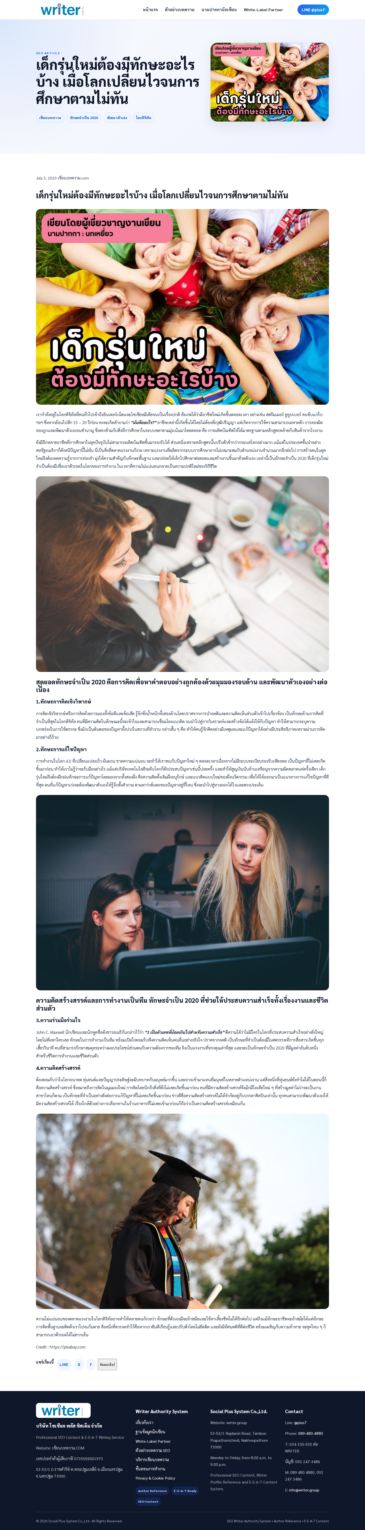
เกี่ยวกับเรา (144, 1422)
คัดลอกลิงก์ (107, 1364)
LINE (64, 1364)
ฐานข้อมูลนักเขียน (150, 1431)
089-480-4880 (310, 1433)
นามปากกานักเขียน (219, 9)
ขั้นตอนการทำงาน (150, 1468)
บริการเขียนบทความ (152, 1459)
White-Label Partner (263, 9)
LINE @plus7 (313, 9)
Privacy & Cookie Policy (155, 1478)
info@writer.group (304, 1489)
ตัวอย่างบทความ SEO (153, 1450)
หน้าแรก (150, 9)
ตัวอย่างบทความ (179, 9)
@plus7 (300, 1422)
